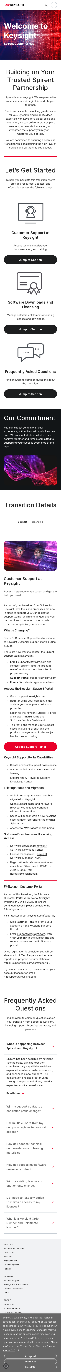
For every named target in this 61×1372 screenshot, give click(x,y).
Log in (13, 712)
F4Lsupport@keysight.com (20, 976)
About (7, 1300)
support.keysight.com (43, 677)
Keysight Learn (10, 1260)
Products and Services (14, 1248)
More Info (30, 1367)
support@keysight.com (31, 933)
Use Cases (9, 1252)
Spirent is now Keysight (19, 97)
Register (15, 700)
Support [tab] (22, 521)
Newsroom (9, 1304)
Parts (6, 1292)
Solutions (8, 1256)
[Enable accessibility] (6, 1366)
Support (8, 1276)
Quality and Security (13, 1312)
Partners (7, 1269)
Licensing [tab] (37, 521)
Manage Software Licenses (16, 1284)
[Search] (46, 5)
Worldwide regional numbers (37, 682)
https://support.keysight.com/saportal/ (32, 915)
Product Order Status (13, 1288)
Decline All (30, 1361)
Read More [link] (13, 1093)
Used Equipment (11, 1265)
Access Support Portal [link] (30, 746)
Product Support (11, 1280)
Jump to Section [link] (30, 259)
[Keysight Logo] (15, 5)
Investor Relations (12, 1308)
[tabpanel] (30, 758)
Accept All (30, 1356)
